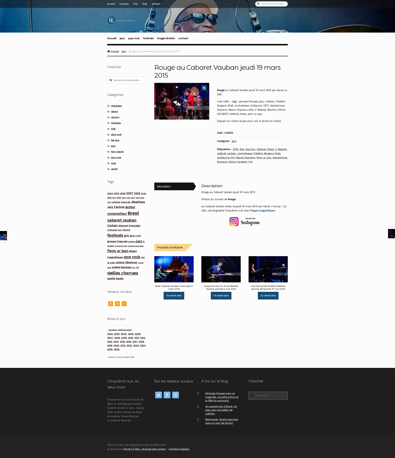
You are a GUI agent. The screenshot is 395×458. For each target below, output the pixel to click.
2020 (116, 345)
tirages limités (166, 38)
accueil (111, 3)
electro (115, 117)
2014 (116, 341)
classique (116, 105)
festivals (148, 38)
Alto (241, 149)
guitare (131, 241)
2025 (110, 349)
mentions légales (179, 449)
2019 (142, 198)
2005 (116, 193)
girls (126, 235)
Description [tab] (163, 186)
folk (113, 128)
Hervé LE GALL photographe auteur (144, 449)
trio (250, 161)
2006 (123, 193)
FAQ (135, 3)
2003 (117, 334)
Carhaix (112, 225)
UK (137, 267)
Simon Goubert (238, 161)
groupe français (117, 241)
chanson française (129, 225)
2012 (118, 197)
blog (144, 3)
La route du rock (120, 246)
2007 (129, 193)
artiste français (121, 202)
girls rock (116, 134)
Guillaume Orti (225, 157)
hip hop (115, 140)
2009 (143, 193)
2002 (110, 334)
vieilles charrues (122, 273)
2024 (109, 202)
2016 (128, 341)
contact (156, 3)
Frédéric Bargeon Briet (267, 153)
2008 (137, 193)
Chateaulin (112, 230)
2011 (114, 198)
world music (115, 278)
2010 (109, 198)
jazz (122, 38)
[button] (204, 88)
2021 (122, 345)
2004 (110, 193)
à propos (124, 3)
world (114, 169)
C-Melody (281, 149)
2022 (129, 345)
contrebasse (244, 153)
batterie (261, 149)
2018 (137, 198)
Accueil (111, 38)
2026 (116, 349)
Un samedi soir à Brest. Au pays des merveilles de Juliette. (221, 410)
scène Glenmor (126, 262)
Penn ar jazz (263, 157)
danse (114, 111)
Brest (270, 149)
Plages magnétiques (262, 210)
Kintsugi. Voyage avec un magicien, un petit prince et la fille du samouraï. (221, 397)
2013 (124, 198)
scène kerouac (122, 267)
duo (120, 230)
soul (113, 163)
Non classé (117, 151)
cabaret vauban (226, 153)
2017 (133, 198)
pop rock (133, 38)
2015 (235, 149)
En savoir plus (173, 295)
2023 (136, 345)
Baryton (250, 149)
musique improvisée (135, 246)
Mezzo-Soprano (245, 157)
